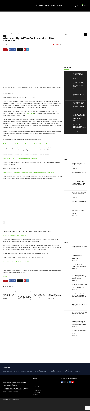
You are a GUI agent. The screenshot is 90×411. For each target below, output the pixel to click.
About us (35, 381)
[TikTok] (67, 382)
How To (4, 36)
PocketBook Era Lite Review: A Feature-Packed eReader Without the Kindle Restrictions (79, 127)
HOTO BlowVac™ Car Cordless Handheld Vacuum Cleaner (78, 75)
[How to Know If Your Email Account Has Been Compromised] (40, 291)
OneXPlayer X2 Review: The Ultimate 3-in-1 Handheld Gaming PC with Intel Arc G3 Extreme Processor (79, 105)
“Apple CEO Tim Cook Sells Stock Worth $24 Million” (17, 262)
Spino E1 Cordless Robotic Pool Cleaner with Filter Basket (79, 313)
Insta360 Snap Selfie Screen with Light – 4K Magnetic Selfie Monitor (79, 332)
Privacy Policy (36, 386)
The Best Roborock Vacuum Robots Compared (79, 173)
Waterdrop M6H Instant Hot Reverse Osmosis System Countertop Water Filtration (79, 323)
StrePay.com (53, 370)
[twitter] (64, 382)
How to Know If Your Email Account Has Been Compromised (39, 295)
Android (73, 168)
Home (35, 5)
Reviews (74, 78)
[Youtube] (72, 382)
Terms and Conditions (38, 388)
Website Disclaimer (37, 392)
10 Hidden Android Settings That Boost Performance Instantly (78, 165)
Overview (73, 326)
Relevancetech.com (7, 370)
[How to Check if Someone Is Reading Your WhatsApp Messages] (55, 291)
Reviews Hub (54, 5)
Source (5, 276)
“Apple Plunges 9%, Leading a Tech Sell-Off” (15, 235)
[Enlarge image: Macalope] (4, 222)
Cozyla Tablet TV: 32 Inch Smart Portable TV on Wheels (79, 94)
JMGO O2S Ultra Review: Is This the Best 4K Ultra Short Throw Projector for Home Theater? (79, 116)
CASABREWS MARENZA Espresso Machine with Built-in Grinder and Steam (79, 84)
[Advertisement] (45, 21)
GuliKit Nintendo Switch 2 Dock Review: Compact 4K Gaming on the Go (79, 304)
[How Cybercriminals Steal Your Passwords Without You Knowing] (25, 291)
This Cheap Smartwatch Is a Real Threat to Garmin (79, 202)
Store (60, 5)
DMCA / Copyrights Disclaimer (39, 384)
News (40, 5)
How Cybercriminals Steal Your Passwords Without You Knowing (24, 297)
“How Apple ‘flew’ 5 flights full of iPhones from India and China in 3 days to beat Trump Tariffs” (28, 172)
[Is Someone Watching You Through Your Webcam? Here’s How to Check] (9, 291)
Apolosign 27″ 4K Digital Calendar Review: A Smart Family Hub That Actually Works (78, 184)
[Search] (85, 34)
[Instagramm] (70, 382)
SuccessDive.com (25, 370)
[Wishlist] (78, 6)
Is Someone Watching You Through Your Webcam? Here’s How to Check (9, 296)
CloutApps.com (39, 370)
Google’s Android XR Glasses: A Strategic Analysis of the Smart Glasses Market (79, 194)
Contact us (35, 394)
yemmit (8, 44)
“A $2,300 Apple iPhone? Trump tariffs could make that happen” (20, 158)
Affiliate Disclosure (37, 390)
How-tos (47, 5)
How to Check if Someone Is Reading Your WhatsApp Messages (54, 296)
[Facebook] (62, 382)
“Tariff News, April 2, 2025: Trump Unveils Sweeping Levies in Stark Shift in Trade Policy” (26, 144)
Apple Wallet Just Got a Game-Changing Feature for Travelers (79, 212)
